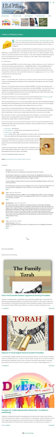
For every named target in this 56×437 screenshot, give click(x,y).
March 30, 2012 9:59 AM (20, 203)
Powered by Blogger (29, 433)
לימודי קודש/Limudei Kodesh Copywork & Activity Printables (26, 295)
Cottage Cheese (8, 132)
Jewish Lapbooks (29, 16)
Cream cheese (7, 128)
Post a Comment (6, 425)
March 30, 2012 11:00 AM (15, 221)
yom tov (28, 159)
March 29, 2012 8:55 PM (15, 192)
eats (6, 159)
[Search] (50, 2)
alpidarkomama (9, 203)
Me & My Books (5, 16)
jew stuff (14, 159)
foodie (10, 159)
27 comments (5, 308)
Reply (7, 189)
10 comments (5, 365)
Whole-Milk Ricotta (8, 130)
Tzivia (7, 192)
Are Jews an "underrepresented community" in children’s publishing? (25, 411)
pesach (24, 159)
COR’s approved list (46, 96)
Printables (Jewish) (40, 16)
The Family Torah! (16, 16)
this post (48, 72)
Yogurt (6, 134)
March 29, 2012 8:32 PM (17, 170)
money (19, 159)
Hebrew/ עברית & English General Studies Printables (23, 353)
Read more (51, 308)
